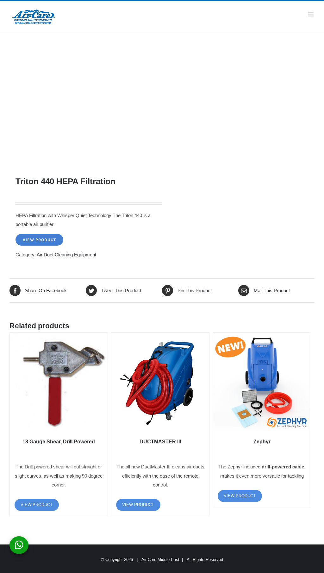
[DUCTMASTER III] (160, 382)
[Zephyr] (262, 382)
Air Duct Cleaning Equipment (66, 254)
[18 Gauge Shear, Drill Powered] (59, 382)
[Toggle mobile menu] (311, 14)
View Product (39, 239)
